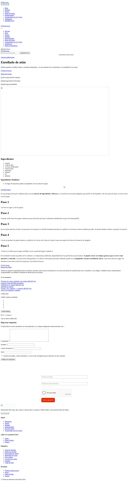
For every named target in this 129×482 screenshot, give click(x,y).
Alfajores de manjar (7, 287)
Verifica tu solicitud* (47, 387)
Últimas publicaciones (12, 470)
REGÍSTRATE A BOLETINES (66, 54)
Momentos (11, 57)
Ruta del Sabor (9, 429)
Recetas (7, 31)
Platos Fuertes (9, 440)
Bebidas (7, 10)
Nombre (4, 344)
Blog (6, 8)
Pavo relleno (9, 457)
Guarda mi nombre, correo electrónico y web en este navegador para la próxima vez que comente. (34, 356)
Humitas (7, 461)
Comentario (5, 341)
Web (2, 352)
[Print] (3, 190)
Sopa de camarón (10, 450)
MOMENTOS (9, 21)
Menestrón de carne (11, 455)
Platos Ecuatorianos (11, 46)
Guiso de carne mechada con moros (12, 283)
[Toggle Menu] (1, 28)
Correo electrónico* (47, 380)
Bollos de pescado (10, 452)
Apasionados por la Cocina (13, 17)
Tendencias (8, 19)
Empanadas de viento (11, 453)
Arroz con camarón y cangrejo (10, 290)
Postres (7, 442)
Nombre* (44, 374)
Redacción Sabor (6, 267)
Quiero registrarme (48, 400)
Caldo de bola (9, 463)
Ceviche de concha (11, 459)
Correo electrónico (7, 348)
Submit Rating (6, 311)
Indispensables (9, 15)
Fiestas (7, 12)
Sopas (7, 438)
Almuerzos (4, 57)
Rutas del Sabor (10, 13)
